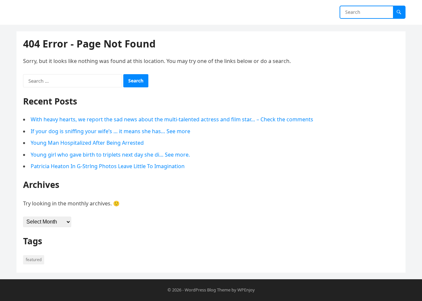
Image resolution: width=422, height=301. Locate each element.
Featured (34, 259)
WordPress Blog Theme (207, 290)
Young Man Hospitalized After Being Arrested (87, 142)
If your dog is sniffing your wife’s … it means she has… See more (110, 131)
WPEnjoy (246, 290)
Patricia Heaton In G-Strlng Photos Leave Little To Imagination (108, 166)
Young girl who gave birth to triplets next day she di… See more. (110, 154)
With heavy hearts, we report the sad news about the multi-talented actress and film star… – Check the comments (172, 119)
